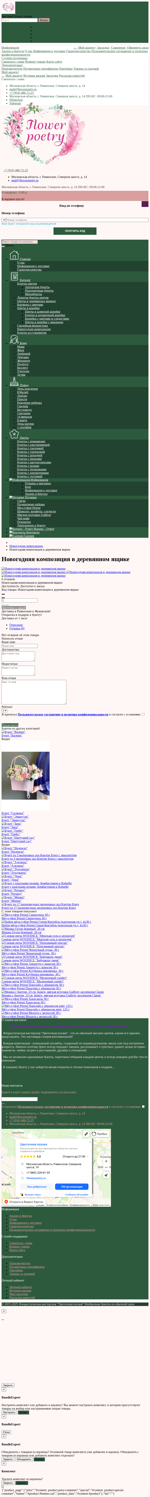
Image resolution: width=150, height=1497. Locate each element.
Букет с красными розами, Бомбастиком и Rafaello (35, 886)
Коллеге (22, 367)
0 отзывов (8, 579)
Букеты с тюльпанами (31, 469)
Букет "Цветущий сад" (17, 841)
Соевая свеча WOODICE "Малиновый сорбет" (33, 981)
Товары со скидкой (86, 68)
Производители (12, 68)
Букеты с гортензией (31, 451)
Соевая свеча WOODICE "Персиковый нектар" (33, 946)
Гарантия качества (46, 37)
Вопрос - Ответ (43, 529)
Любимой (23, 353)
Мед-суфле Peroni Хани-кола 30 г (24, 1002)
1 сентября (24, 427)
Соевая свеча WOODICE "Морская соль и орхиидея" (37, 939)
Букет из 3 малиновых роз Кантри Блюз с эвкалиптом (37, 858)
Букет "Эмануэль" (14, 820)
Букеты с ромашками (31, 441)
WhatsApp (16, 99)
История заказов (34, 75)
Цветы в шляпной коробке (42, 311)
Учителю (23, 371)
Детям (21, 374)
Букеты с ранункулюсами (34, 462)
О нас (37, 30)
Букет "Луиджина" (14, 872)
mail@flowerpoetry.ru (23, 89)
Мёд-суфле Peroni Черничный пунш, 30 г (29, 953)
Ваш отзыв (9, 678)
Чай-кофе (23, 518)
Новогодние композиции (34, 329)
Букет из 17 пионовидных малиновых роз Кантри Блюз (39, 907)
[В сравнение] (7, 605)
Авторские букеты (37, 287)
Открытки (24, 522)
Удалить (22, 1482)
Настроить (9, 1412)
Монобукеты (33, 294)
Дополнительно (12, 65)
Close (6, 1432)
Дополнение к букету (31, 525)
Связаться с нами (13, 61)
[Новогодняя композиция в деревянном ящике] (34, 568)
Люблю (22, 395)
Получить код (75, 231)
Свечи (21, 501)
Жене (20, 350)
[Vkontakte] (2, 1082)
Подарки (30, 497)
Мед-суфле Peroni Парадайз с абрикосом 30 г (31, 988)
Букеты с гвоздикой (30, 448)
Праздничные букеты (39, 290)
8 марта (22, 420)
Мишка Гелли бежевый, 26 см (21, 932)
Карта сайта (54, 61)
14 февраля (24, 416)
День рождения (27, 388)
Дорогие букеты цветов (33, 297)
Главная (24, 259)
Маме (21, 346)
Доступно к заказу (14, 607)
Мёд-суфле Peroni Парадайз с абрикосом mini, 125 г (36, 1009)
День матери (25, 423)
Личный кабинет (20, 1287)
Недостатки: (10, 663)
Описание (16, 625)
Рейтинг (7, 706)
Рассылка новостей (72, 75)
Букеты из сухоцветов (31, 332)
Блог (28, 486)
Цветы (24, 437)
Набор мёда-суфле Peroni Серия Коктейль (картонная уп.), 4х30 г (45, 925)
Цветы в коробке (28, 308)
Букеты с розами (28, 465)
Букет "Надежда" (13, 851)
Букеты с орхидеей (29, 455)
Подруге (23, 364)
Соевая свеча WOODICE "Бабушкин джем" (31, 960)
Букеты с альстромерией (33, 444)
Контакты (32, 532)
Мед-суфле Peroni (28, 508)
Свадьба (22, 406)
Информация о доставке (50, 34)
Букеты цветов (27, 283)
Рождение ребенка (29, 402)
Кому (23, 343)
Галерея (28, 536)
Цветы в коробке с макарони (44, 322)
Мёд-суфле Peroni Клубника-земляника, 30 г (31, 974)
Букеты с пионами (29, 458)
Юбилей (22, 392)
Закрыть (8, 1385)
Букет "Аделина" (13, 865)
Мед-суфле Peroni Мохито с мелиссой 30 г (30, 1016)
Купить (23, 1412)
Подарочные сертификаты (40, 68)
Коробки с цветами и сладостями (47, 318)
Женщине (23, 360)
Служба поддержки (15, 58)
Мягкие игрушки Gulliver (34, 515)
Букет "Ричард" (12, 893)
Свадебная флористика (32, 325)
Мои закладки (18, 1294)
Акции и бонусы (45, 27)
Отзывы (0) (16, 628)
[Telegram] (6, 1082)
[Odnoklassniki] (4, 1082)
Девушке (23, 357)
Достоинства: (11, 649)
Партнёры (66, 68)
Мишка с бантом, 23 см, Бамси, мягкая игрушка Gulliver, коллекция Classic (51, 995)
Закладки (52, 75)
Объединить (24, 1459)
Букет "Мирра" (12, 900)
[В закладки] (3, 605)
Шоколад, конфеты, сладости (36, 511)
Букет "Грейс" (11, 834)
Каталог (25, 280)
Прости (22, 399)
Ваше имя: (8, 642)
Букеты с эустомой (29, 476)
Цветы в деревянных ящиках (36, 301)
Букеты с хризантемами (33, 472)
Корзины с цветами (30, 304)
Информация (10, 47)
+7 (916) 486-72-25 (21, 92)
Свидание (23, 413)
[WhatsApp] (5, 1082)
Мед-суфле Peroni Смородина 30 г (24, 918)
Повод (24, 385)
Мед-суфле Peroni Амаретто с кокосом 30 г (30, 967)
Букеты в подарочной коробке (45, 315)
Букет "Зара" (10, 827)
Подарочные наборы (31, 504)
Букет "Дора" (10, 879)
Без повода (24, 409)
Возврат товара (35, 61)
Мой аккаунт (10, 72)
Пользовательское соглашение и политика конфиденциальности (77, 41)
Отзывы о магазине (38, 483)
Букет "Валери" (12, 735)
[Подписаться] (3, 1103)
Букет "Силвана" (13, 813)
